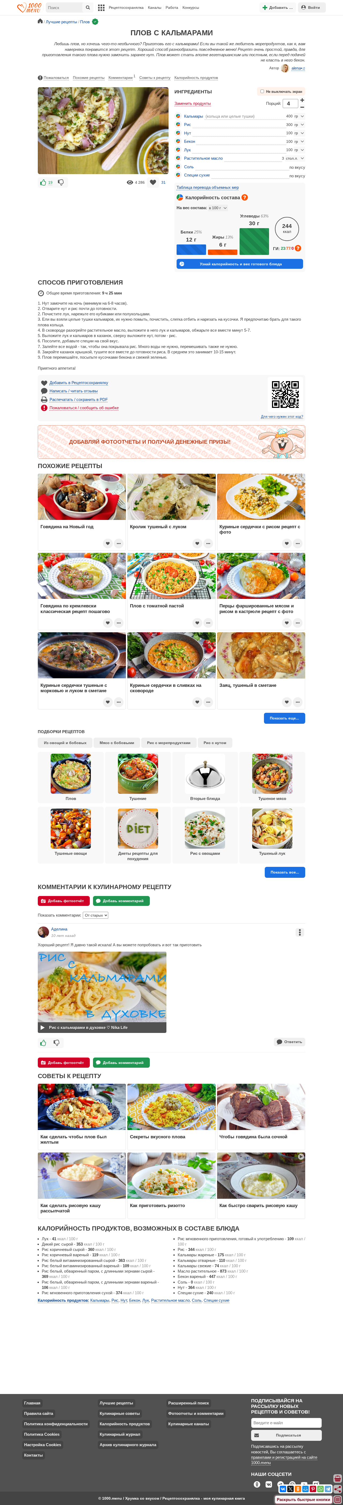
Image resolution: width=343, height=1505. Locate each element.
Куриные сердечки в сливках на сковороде (165, 688)
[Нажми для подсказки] (244, 197)
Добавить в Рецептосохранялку (79, 382)
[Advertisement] (103, 226)
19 (50, 182)
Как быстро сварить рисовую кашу (258, 1205)
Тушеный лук (272, 853)
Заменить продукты (192, 103)
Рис (187, 124)
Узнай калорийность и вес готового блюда (241, 264)
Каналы (154, 7)
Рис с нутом (215, 743)
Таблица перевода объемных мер (208, 187)
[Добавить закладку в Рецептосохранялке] (153, 182)
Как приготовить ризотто (157, 1205)
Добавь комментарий (123, 901)
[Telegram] (328, 1489)
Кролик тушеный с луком (158, 526)
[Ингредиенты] (338, 1479)
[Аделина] (43, 932)
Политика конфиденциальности (56, 1424)
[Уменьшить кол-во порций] (302, 107)
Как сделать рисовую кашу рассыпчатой (70, 1208)
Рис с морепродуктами (169, 743)
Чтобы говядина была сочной (253, 1136)
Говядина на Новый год (67, 526)
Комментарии (122, 77)
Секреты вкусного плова (157, 1136)
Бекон (189, 141)
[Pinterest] (313, 1489)
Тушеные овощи (71, 853)
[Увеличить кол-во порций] (302, 100)
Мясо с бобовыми (117, 743)
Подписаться (288, 1435)
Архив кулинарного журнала (128, 1444)
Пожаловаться (56, 77)
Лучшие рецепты (116, 1403)
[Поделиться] (338, 1489)
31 (163, 182)
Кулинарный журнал (120, 1434)
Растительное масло (203, 158)
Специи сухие (197, 175)
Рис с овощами (205, 853)
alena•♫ (298, 68)
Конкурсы (190, 7)
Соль (189, 166)
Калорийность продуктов (196, 77)
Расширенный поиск (188, 1403)
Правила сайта (38, 1413)
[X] (290, 1489)
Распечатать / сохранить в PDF (79, 399)
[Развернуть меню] (338, 1500)
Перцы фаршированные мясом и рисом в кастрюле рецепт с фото (256, 608)
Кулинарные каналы (188, 1424)
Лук (187, 150)
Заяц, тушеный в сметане (247, 685)
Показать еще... (284, 718)
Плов (71, 798)
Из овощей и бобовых (65, 743)
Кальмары (193, 116)
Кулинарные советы (120, 1413)
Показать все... (285, 872)
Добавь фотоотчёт (66, 901)
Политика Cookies (41, 1434)
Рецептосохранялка (126, 7)
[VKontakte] (283, 1489)
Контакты (33, 1455)
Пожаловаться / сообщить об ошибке (84, 407)
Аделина (59, 929)
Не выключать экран (284, 92)
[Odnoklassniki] (298, 1489)
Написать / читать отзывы (74, 391)
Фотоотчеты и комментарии (195, 1413)
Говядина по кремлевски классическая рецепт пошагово (75, 608)
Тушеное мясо (272, 798)
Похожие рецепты (89, 77)
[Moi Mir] (305, 1489)
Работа (172, 7)
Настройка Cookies (42, 1444)
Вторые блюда (205, 798)
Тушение (137, 798)
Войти (314, 7)
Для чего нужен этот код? (282, 417)
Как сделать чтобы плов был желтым (73, 1139)
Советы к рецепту (154, 77)
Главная (32, 1403)
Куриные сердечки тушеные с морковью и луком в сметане (73, 688)
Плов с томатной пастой (157, 605)
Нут (187, 133)
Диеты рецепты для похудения (138, 856)
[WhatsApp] (320, 1489)
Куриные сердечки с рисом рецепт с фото (259, 529)
